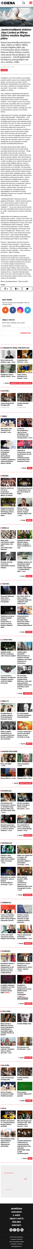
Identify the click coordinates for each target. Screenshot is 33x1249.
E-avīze (16, 1215)
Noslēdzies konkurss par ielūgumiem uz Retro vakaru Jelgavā (24, 967)
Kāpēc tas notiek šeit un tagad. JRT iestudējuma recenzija (24, 859)
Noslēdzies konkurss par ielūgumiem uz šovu (24, 990)
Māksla (5, 528)
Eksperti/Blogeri (9, 751)
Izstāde (24, 1024)
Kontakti (16, 1225)
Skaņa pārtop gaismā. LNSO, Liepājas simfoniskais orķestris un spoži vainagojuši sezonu (24, 883)
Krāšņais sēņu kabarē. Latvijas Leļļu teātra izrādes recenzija (8, 858)
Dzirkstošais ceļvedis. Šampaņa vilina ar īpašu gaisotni (7, 1050)
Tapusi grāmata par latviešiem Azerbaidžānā (24, 936)
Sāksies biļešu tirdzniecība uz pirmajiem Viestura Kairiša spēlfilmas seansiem (7, 735)
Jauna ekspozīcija (7, 404)
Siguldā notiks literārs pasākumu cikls (8, 654)
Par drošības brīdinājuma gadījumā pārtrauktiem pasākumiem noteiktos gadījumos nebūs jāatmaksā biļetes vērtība (8, 456)
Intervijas (7, 791)
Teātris (4, 70)
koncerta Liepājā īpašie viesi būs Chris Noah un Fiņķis (24, 491)
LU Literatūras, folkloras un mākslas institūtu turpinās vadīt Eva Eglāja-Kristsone (8, 679)
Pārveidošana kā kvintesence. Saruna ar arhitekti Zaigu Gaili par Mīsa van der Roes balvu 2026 (8, 807)
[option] (16, 17)
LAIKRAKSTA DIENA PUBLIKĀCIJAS (15, 348)
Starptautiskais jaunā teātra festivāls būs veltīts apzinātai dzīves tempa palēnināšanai (24, 620)
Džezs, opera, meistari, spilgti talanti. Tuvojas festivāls (24, 511)
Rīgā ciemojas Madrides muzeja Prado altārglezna (7, 1029)
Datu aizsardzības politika (16, 1241)
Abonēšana (16, 1209)
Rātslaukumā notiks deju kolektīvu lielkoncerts (8, 1142)
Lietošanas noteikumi (16, 1239)
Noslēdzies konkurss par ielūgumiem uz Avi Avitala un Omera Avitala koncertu (8, 968)
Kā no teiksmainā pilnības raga (8, 361)
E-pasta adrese (6, 326)
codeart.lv (19, 1244)
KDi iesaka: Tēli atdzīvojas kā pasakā (6, 430)
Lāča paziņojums (23, 764)
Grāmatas (6, 903)
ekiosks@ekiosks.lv (16, 1246)
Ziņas (4, 416)
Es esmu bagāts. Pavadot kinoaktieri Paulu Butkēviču (24, 715)
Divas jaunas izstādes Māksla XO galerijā (24, 1094)
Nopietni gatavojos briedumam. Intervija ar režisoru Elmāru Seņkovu (8, 827)
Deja (4, 1108)
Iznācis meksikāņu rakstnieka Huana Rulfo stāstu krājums (8, 917)
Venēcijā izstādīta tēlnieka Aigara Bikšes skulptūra (24, 544)
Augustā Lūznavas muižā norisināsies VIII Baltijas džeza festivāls (7, 511)
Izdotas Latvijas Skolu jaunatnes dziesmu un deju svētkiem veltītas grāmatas (23, 918)
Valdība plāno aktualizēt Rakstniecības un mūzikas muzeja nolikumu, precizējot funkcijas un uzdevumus (24, 657)
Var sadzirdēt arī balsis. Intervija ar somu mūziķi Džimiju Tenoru (24, 827)
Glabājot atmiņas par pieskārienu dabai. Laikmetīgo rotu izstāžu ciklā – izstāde (24, 566)
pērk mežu (15, 1174)
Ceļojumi (6, 1011)
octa (25, 1179)
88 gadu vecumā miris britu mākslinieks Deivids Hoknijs (8, 564)
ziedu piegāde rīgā (9, 1173)
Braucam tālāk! (6, 764)
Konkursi (6, 951)
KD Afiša (5, 1065)
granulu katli (8, 1189)
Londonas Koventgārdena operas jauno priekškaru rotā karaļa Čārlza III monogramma (24, 433)
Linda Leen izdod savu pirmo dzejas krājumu (8, 936)
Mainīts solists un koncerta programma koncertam (7, 491)
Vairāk (7, 383)
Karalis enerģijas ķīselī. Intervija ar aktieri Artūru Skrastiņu (23, 806)
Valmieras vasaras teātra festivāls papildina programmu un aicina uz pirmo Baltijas (7, 621)
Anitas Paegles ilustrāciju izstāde (7, 1094)
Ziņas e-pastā (16, 1219)
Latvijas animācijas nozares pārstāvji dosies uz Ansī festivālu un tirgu (24, 734)
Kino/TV (5, 701)
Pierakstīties (25, 333)
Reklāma (16, 1222)
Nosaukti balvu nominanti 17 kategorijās (7, 599)
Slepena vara (24, 778)
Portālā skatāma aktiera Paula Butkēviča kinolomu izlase (6, 716)
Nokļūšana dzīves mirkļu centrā (8, 375)
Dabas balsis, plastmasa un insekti (22, 376)
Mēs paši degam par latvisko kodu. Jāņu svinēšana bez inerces (24, 1123)
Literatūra (7, 640)
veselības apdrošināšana (14, 1183)
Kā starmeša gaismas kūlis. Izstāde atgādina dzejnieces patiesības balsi (24, 682)
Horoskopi (16, 1212)
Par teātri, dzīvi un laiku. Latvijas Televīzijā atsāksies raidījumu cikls (24, 599)
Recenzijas (7, 843)
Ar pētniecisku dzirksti (22, 361)
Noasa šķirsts (8, 778)
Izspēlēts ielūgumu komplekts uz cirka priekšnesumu (8, 988)
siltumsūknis (22, 1191)
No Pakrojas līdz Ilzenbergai (24, 1048)
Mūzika (5, 476)
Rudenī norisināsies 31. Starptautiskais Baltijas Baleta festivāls (8, 1123)
